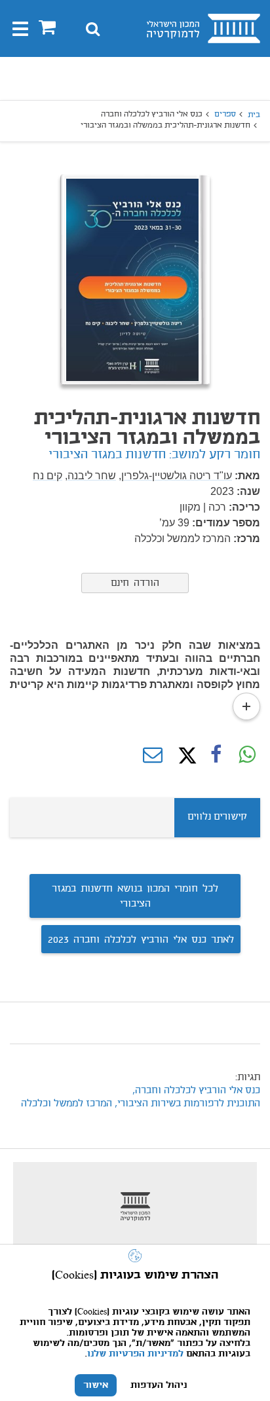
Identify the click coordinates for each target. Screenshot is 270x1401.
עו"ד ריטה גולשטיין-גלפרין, (175, 475)
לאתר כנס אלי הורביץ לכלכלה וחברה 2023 (141, 940)
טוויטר (184, 755)
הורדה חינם (135, 583)
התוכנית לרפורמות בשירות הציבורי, (187, 1103)
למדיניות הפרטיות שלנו (135, 1354)
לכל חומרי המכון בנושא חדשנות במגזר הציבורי (135, 896)
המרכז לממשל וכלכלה (66, 1103)
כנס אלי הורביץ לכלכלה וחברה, (195, 1090)
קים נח (47, 475)
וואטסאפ (247, 755)
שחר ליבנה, (90, 475)
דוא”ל (153, 755)
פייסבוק (215, 755)
